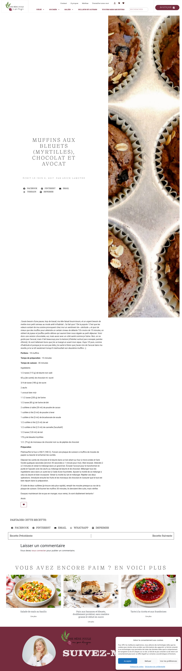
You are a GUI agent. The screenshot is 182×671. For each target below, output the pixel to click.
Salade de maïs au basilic (33, 611)
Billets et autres (87, 10)
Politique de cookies (137, 667)
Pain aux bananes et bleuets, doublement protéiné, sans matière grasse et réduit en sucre (91, 614)
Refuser (148, 661)
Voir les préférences (168, 661)
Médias (85, 3)
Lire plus (33, 616)
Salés (68, 10)
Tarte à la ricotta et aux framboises (148, 611)
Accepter (127, 661)
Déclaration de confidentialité (155, 667)
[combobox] (138, 9)
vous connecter (39, 550)
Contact (63, 3)
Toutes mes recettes (113, 10)
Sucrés (53, 10)
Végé (39, 10)
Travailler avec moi (100, 3)
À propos (74, 3)
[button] (177, 640)
